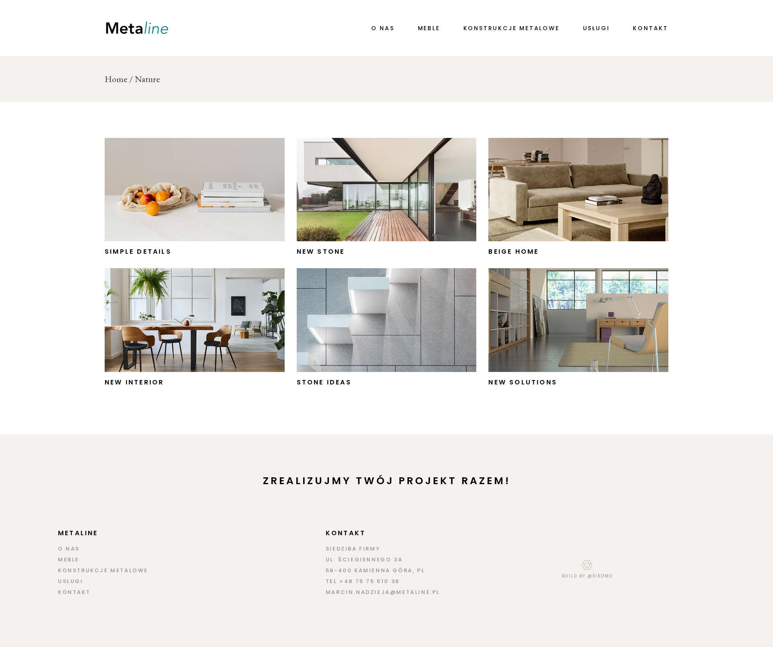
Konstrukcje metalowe (103, 570)
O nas (69, 549)
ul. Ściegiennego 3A (364, 559)
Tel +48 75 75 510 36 (363, 581)
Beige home (513, 251)
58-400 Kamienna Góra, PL (375, 570)
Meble (68, 559)
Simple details (138, 251)
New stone (321, 251)
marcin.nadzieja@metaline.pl (383, 592)
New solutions (522, 382)
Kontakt (74, 592)
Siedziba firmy (353, 549)
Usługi (70, 581)
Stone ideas (324, 382)
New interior (134, 382)
